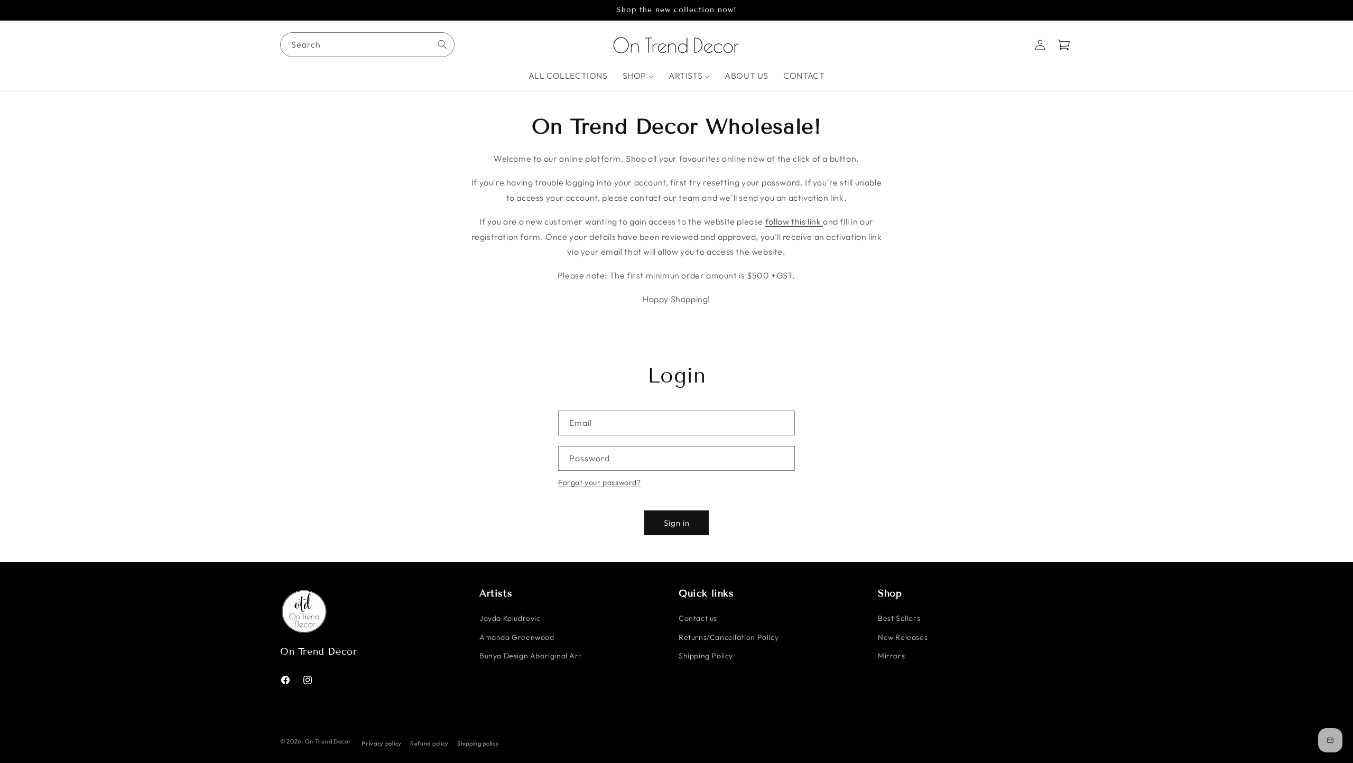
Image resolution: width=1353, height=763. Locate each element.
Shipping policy (478, 743)
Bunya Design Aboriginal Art (530, 655)
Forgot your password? (599, 482)
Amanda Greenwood (516, 637)
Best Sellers (899, 619)
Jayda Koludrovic (510, 619)
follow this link (794, 221)
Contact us (698, 619)
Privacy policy (382, 743)
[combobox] (367, 45)
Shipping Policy (706, 655)
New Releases (903, 637)
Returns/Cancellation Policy (729, 637)
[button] (1063, 45)
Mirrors (891, 655)
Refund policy (429, 743)
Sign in (677, 523)
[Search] (442, 44)
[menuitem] (568, 76)
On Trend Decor (328, 741)
